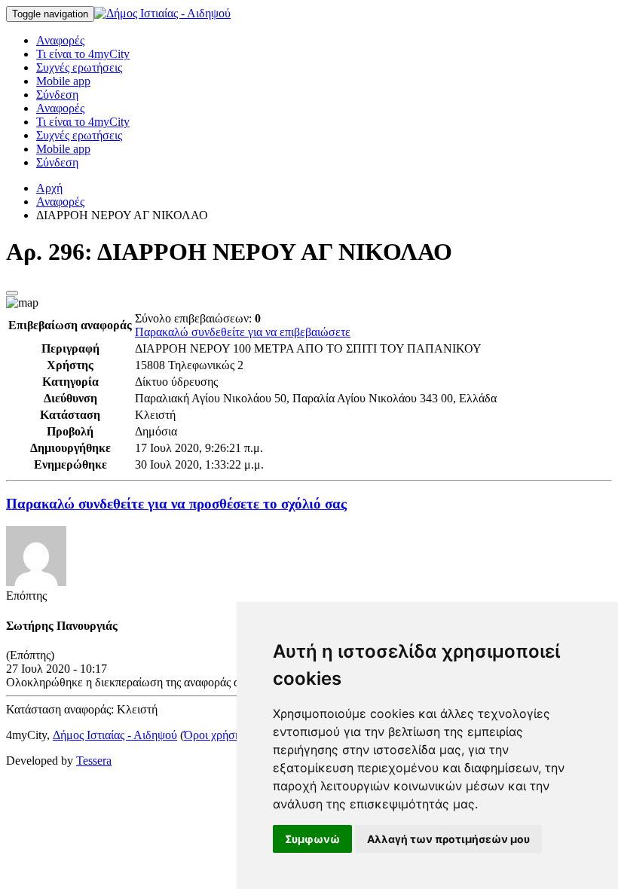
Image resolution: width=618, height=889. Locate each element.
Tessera (94, 760)
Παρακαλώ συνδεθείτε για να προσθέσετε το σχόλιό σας (176, 504)
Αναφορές (60, 40)
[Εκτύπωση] (12, 293)
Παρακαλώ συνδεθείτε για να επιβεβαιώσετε (242, 331)
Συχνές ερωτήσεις (79, 67)
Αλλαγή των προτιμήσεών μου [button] (448, 838)
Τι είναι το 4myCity (83, 53)
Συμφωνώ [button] (312, 838)
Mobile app (63, 81)
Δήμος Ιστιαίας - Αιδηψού (115, 735)
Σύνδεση (57, 94)
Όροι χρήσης (215, 735)
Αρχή (49, 188)
